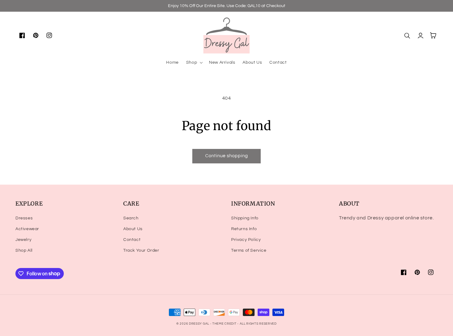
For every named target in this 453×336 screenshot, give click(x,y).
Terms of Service (249, 250)
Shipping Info (245, 218)
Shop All (24, 250)
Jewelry (23, 240)
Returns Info (244, 229)
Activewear (27, 229)
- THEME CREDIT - (225, 323)
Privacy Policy (246, 240)
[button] (193, 62)
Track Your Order (141, 250)
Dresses (24, 218)
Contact (132, 240)
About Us (133, 229)
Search (131, 218)
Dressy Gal (199, 323)
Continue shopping (226, 156)
